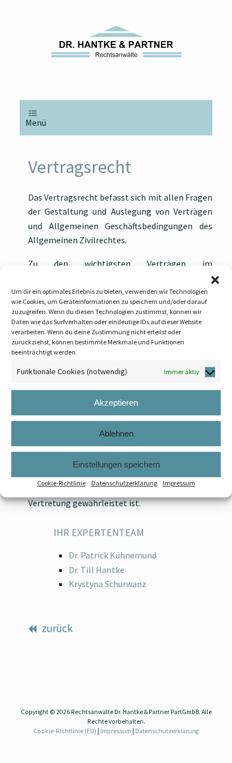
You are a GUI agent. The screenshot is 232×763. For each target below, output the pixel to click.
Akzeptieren (116, 402)
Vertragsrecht (79, 167)
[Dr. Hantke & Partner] (116, 41)
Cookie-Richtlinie (61, 483)
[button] (215, 279)
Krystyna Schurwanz (107, 583)
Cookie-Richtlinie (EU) (64, 731)
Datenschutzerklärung (124, 483)
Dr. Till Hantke (96, 569)
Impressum (179, 483)
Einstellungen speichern (116, 464)
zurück (56, 628)
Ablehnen (116, 433)
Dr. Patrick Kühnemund (113, 555)
